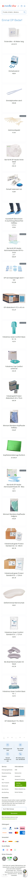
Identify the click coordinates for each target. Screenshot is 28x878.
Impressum (18, 776)
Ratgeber (4, 776)
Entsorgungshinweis (7, 769)
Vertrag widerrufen (19, 784)
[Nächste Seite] (24, 737)
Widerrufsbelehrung (20, 789)
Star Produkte (5, 782)
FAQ (3, 779)
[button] (24, 6)
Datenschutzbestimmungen (9, 818)
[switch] (24, 876)
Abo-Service (5, 789)
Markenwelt (5, 786)
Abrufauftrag (5, 792)
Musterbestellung (6, 773)
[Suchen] (24, 12)
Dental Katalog (19, 792)
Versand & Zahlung (20, 779)
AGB (16, 769)
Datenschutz (18, 773)
